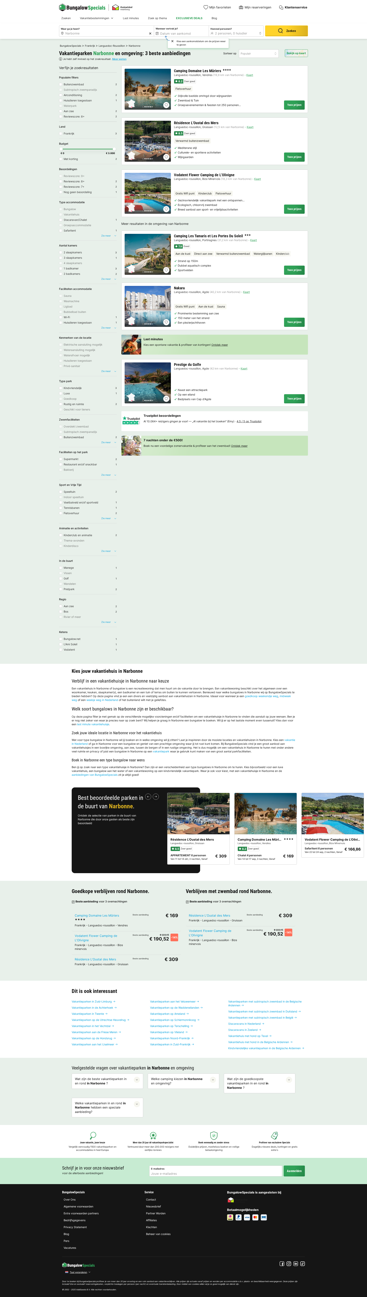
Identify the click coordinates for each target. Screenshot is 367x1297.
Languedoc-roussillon (187, 75)
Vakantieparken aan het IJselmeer (93, 1044)
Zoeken (66, 18)
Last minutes (131, 18)
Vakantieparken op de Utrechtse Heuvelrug (99, 1019)
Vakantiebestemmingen (94, 18)
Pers (66, 1240)
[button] (259, 53)
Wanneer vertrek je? (167, 28)
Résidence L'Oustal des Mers (196, 123)
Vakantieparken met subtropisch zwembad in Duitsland (262, 1011)
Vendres (207, 75)
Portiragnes (209, 240)
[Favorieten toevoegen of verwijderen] (166, 105)
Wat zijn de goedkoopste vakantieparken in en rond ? (247, 1083)
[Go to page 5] (150, 106)
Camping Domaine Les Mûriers (197, 71)
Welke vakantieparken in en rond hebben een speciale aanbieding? (100, 1107)
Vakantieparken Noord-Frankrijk (170, 1038)
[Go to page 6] (152, 106)
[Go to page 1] (143, 106)
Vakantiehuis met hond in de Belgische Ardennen (258, 1042)
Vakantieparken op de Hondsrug (92, 1038)
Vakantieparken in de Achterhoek (92, 1007)
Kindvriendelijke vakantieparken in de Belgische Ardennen (264, 1048)
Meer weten (119, 59)
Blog (214, 18)
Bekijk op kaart (296, 53)
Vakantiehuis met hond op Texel (248, 1036)
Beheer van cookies (158, 1234)
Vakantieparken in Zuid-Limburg (92, 1001)
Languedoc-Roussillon (112, 45)
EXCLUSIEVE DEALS (189, 18)
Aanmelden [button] (294, 1171)
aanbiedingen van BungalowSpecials (95, 774)
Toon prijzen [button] (294, 104)
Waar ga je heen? (70, 28)
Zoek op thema (157, 18)
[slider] (61, 149)
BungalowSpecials (70, 45)
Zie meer (106, 235)
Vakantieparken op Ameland (167, 1013)
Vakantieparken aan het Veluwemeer (173, 1001)
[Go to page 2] (145, 106)
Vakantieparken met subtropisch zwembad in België (260, 1017)
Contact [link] (151, 1199)
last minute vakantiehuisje (93, 724)
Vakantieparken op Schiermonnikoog (173, 1019)
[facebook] (282, 1263)
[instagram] (289, 1263)
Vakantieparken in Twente (88, 1013)
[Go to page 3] (147, 106)
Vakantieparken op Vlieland (167, 1032)
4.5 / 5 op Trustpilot (249, 421)
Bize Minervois (211, 178)
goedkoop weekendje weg (261, 696)
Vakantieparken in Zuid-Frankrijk (170, 1044)
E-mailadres (158, 1168)
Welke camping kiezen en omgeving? (177, 1081)
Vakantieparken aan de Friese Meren (94, 1032)
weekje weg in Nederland (102, 700)
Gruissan (207, 127)
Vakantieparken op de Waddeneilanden (174, 1007)
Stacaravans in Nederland (244, 1023)
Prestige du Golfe (187, 364)
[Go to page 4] (148, 106)
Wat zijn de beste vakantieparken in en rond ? (101, 1081)
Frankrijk (90, 45)
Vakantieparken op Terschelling (169, 1026)
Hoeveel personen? (221, 28)
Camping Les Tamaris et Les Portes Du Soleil (208, 236)
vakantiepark (161, 751)
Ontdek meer (219, 344)
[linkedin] (295, 1263)
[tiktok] (302, 1263)
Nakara (179, 288)
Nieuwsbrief (153, 1206)
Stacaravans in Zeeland (243, 1029)
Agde (205, 292)
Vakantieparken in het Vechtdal (91, 1026)
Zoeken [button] (291, 31)
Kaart (249, 75)
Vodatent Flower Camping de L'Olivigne (204, 175)
